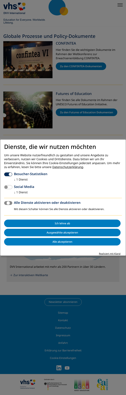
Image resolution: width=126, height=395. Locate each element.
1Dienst (21, 179)
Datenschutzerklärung (67, 167)
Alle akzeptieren (62, 241)
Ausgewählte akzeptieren (62, 232)
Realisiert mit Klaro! (110, 253)
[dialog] (63, 197)
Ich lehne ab (62, 223)
